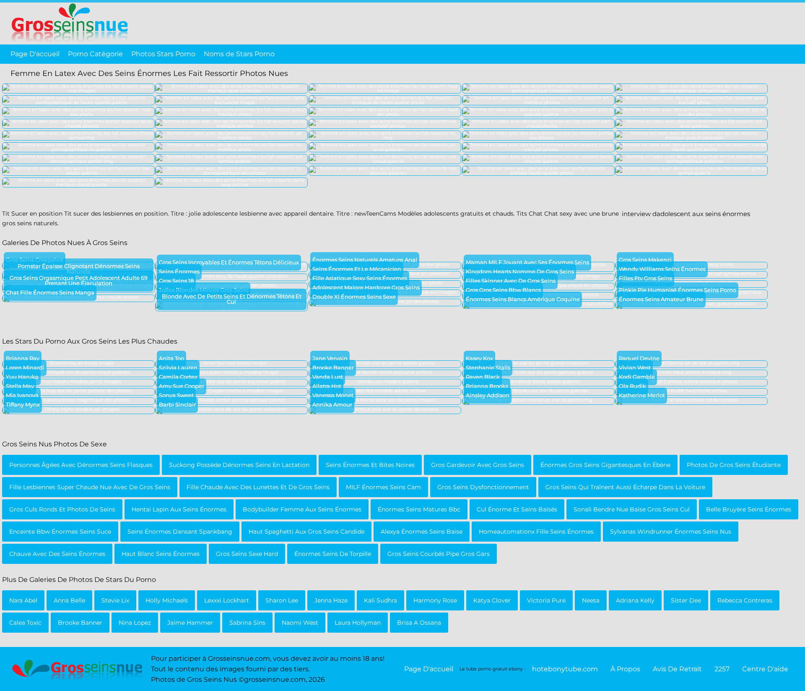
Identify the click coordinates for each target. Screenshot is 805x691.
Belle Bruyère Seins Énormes (748, 509)
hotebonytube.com (565, 669)
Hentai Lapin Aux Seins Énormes (179, 509)
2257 (722, 669)
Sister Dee (686, 600)
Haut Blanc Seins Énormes (161, 554)
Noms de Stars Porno (239, 54)
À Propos (625, 669)
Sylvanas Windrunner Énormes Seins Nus (670, 531)
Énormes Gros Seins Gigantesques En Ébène (605, 465)
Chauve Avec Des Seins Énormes (57, 554)
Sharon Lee (281, 600)
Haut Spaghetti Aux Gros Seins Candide (306, 531)
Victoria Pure (546, 600)
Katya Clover (492, 600)
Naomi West (300, 622)
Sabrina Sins (247, 622)
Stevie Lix (115, 600)
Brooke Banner (80, 622)
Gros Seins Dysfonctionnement (483, 487)
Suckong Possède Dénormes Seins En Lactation (239, 465)
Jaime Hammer (190, 622)
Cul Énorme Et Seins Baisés (517, 509)
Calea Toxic (25, 622)
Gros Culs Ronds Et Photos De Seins (62, 509)
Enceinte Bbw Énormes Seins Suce (60, 531)
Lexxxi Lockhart (226, 600)
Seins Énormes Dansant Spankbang (179, 531)
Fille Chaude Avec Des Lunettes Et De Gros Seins (258, 487)
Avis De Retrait (677, 669)
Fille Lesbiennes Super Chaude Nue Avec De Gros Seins (89, 487)
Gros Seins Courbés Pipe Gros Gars (438, 554)
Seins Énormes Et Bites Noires (370, 465)
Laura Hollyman (358, 622)
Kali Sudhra (380, 600)
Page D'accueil (35, 54)
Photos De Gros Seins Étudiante (734, 465)
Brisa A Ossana (419, 622)
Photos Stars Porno (163, 54)
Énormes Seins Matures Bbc (419, 509)
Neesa (591, 600)
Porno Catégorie (95, 54)
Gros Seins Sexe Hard (247, 554)
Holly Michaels (166, 600)
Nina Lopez (135, 622)
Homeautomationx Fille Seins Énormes (536, 531)
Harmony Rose (435, 600)
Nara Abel (23, 600)
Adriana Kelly (635, 600)
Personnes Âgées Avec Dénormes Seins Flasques (81, 465)
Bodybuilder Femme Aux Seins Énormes (302, 509)
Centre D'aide (765, 669)
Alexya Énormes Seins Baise (421, 531)
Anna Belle (69, 600)
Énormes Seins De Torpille (332, 554)
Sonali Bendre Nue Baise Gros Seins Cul (632, 509)
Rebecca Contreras (744, 600)
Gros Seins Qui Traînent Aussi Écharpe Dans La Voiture (625, 487)
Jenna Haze (331, 600)
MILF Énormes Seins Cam (383, 487)
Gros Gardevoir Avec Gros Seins (477, 465)
